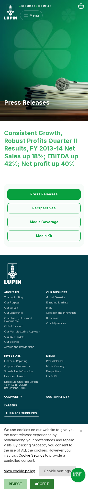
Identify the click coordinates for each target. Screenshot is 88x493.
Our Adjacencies (56, 323)
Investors (12, 355)
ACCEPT (42, 484)
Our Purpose (11, 302)
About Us (11, 292)
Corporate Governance (17, 366)
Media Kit (44, 236)
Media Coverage (44, 222)
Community (13, 396)
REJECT (15, 484)
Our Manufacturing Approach (22, 331)
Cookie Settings (31, 455)
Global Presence (13, 326)
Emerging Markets (57, 302)
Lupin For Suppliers (21, 413)
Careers (10, 405)
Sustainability (58, 396)
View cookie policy (19, 471)
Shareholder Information (18, 371)
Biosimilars (52, 318)
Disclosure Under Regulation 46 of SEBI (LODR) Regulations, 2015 (21, 385)
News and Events (14, 376)
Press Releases (44, 194)
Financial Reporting (15, 361)
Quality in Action (14, 336)
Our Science (11, 341)
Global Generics (55, 297)
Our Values (11, 307)
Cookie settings (57, 471)
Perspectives (44, 208)
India (49, 307)
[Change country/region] (81, 6)
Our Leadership (13, 312)
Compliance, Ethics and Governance (18, 320)
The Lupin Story (13, 297)
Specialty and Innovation (61, 312)
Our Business (56, 292)
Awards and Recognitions (19, 347)
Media (50, 355)
